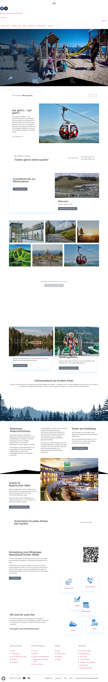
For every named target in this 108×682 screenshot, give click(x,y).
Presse (71, 678)
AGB (65, 678)
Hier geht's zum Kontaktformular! (24, 629)
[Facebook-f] (2, 8)
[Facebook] (24, 678)
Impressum (58, 678)
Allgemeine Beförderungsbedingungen (87, 678)
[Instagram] (6, 8)
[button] (3, 17)
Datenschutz (48, 678)
